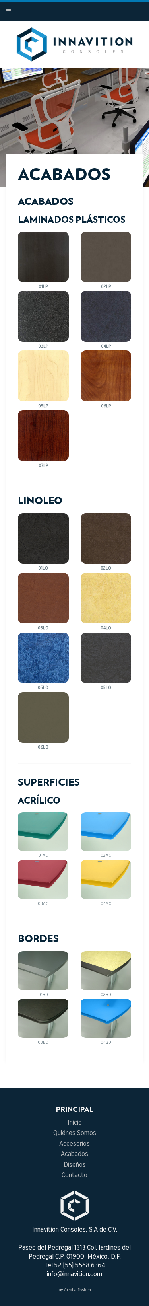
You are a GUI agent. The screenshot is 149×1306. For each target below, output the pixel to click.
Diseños (75, 1165)
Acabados (74, 1154)
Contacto (74, 1175)
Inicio (75, 1122)
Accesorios (74, 1144)
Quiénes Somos (74, 1133)
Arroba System (77, 1290)
